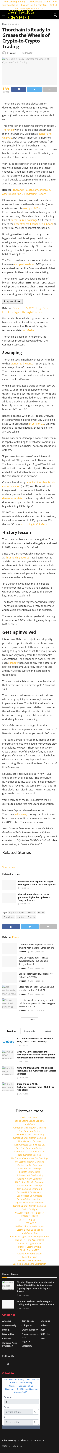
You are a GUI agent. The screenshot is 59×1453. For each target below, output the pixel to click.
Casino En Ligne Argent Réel (29, 1239)
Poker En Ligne (29, 1256)
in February (21, 814)
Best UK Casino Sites (29, 1171)
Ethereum (26, 1345)
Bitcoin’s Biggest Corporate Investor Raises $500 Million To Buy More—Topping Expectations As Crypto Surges (35, 1287)
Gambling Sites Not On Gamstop (29, 1127)
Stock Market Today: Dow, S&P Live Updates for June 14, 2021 (36, 988)
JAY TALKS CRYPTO (21, 14)
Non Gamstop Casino (29, 1131)
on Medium (29, 330)
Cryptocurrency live (29, 1335)
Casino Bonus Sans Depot (30, 1229)
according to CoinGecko (34, 524)
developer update (12, 498)
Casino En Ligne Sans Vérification (29, 1263)
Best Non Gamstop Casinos (29, 1148)
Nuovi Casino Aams (29, 1233)
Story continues (12, 301)
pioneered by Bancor (22, 363)
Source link (8, 867)
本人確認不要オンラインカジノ (29, 1212)
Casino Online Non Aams (29, 1199)
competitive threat (24, 264)
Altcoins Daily (9, 1325)
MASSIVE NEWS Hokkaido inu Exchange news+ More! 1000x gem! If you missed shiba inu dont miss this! (36, 1054)
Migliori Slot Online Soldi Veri (29, 1202)
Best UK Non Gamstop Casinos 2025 (36, 6)
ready (41, 912)
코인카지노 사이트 (29, 1216)
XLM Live (45, 1334)
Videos (44, 1325)
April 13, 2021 (27, 53)
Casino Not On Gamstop (29, 1165)
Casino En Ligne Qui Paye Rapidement (29, 1236)
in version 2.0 (36, 423)
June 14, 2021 (25, 888)
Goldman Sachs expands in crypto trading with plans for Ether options (37, 883)
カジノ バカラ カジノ (29, 1219)
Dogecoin (26, 1341)
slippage (13, 663)
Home (4, 24)
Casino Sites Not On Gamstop (29, 1134)
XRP (43, 1338)
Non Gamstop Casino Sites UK (29, 1144)
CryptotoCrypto (16, 912)
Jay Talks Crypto (15, 1446)
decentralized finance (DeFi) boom (33, 224)
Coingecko (26, 1325)
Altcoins (6, 1320)
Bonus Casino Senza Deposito (29, 1120)
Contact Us (39, 1440)
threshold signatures (17, 557)
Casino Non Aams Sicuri (29, 1253)
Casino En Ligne (29, 1209)
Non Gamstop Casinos (29, 1141)
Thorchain (8, 129)
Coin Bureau (27, 1320)
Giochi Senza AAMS (29, 1250)
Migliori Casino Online (29, 1246)
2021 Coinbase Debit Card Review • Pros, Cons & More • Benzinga (35, 1040)
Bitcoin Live (14, 24)
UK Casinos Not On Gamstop (29, 1161)
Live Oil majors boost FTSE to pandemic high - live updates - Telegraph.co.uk (34, 897)
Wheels (31, 917)
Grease (31, 912)
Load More (29, 1019)
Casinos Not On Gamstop (34, 4)
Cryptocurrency (29, 1329)
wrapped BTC (30, 208)
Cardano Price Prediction (9, 1344)
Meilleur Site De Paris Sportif (29, 1226)
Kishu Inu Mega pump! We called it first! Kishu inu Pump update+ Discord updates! (36, 1070)
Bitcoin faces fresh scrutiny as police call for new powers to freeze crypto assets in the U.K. (37, 1003)
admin (13, 53)
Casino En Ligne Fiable (29, 1243)
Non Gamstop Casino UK (29, 1188)
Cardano (6, 1338)
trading (20, 917)
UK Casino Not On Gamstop (29, 1175)
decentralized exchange (24, 220)
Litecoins (45, 1320)
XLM (43, 1329)
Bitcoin (6, 1329)
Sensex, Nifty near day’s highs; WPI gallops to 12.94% (36, 975)
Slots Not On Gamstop (29, 1168)
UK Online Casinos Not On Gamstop (29, 1158)
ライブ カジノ (29, 1222)
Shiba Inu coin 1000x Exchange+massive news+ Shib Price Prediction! (35, 1086)
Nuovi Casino (29, 1124)
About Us (25, 1440)
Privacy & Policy (9, 1440)
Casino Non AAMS (29, 1117)
